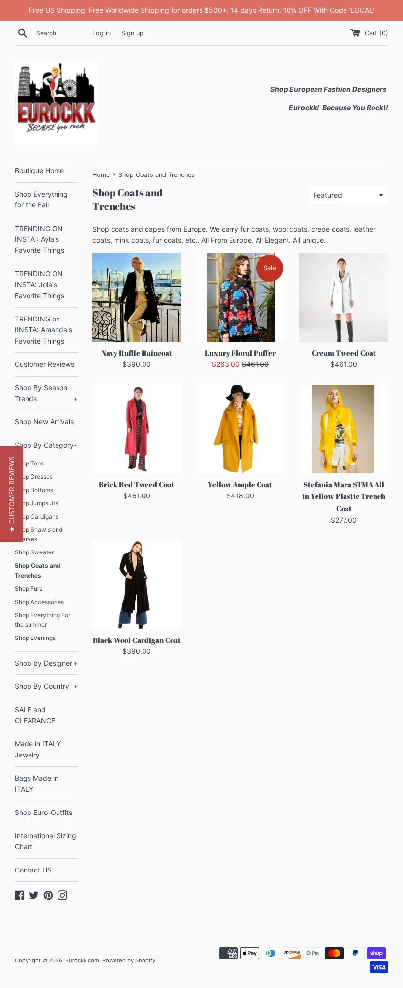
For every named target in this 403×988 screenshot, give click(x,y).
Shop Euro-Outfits (43, 812)
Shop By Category (46, 445)
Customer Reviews (44, 364)
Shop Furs (28, 588)
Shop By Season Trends (46, 393)
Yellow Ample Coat (240, 484)
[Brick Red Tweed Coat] (136, 429)
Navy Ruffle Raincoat (136, 353)
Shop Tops (29, 463)
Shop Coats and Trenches (37, 570)
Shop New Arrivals (44, 421)
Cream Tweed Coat (344, 353)
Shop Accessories (39, 602)
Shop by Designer (46, 663)
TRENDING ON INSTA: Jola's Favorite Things (39, 284)
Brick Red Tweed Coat (136, 484)
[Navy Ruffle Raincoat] (136, 297)
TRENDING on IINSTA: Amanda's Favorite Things (43, 330)
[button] (11, 494)
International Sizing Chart (45, 840)
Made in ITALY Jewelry (38, 748)
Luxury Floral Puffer (240, 353)
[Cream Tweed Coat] (343, 297)
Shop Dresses (34, 476)
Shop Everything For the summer (42, 619)
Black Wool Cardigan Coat (137, 640)
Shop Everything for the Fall (41, 199)
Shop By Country (46, 686)
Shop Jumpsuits (36, 503)
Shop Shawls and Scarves (38, 534)
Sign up (132, 33)
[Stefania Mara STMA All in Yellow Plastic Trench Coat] (343, 429)
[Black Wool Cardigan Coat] (136, 584)
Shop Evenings (35, 637)
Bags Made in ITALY (36, 783)
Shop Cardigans (36, 516)
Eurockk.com (82, 960)
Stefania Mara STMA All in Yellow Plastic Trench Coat (343, 496)
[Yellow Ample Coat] (240, 429)
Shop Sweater (34, 552)
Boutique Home (39, 170)
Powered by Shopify (128, 960)
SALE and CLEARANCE (35, 715)
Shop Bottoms (34, 490)
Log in (101, 33)
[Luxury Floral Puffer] (240, 297)
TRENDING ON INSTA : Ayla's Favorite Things (39, 239)
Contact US (33, 870)
